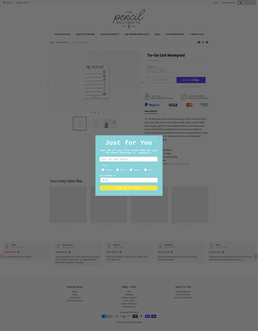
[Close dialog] (160, 137)
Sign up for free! (129, 188)
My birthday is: (108, 176)
